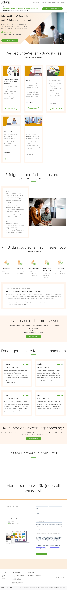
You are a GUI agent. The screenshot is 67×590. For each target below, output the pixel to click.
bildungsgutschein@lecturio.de (16, 526)
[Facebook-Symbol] (56, 578)
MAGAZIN (54, 2)
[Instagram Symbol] (53, 577)
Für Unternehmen (46, 2)
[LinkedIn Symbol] (64, 578)
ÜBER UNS (63, 2)
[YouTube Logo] (59, 578)
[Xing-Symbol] (61, 578)
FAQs (58, 2)
